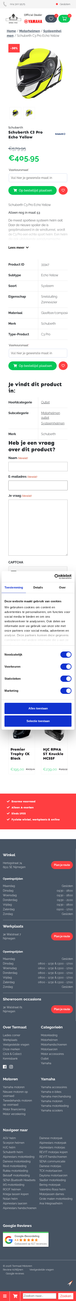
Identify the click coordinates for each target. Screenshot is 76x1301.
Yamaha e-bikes (51, 1091)
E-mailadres (22, 476)
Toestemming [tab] (13, 587)
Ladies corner (11, 1035)
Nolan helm (10, 1198)
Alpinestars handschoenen (19, 1208)
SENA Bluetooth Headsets (19, 1180)
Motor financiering (14, 1109)
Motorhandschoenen (54, 1044)
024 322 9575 (17, 4)
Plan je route (62, 864)
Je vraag (20, 495)
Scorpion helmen (13, 1142)
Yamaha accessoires (54, 1087)
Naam (18, 458)
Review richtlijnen (13, 1269)
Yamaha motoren (14, 1087)
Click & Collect (12, 1053)
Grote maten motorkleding (55, 1198)
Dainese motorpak (50, 1138)
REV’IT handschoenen (53, 1156)
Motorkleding (49, 1035)
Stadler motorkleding (52, 1180)
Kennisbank (10, 1058)
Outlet (45, 402)
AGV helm (9, 1138)
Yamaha (46, 1063)
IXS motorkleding (13, 1184)
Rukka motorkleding (15, 1170)
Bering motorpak (49, 1184)
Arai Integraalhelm (51, 1203)
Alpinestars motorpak (52, 1142)
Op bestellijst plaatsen (35, 190)
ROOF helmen (12, 1189)
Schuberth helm (13, 1152)
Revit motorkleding (15, 1166)
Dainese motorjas (50, 1166)
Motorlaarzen (49, 1049)
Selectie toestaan (38, 721)
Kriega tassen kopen (16, 1194)
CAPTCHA (15, 562)
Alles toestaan (38, 708)
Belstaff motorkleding (16, 1175)
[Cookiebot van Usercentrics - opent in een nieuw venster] (55, 576)
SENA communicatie (52, 1161)
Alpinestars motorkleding (18, 1156)
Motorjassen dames (51, 1194)
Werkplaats (10, 1039)
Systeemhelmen (53, 423)
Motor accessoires (52, 1053)
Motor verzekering (14, 1114)
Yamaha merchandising (56, 1096)
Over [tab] (62, 587)
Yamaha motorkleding (55, 1105)
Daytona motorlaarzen (53, 1175)
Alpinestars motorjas (52, 1147)
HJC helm (9, 1147)
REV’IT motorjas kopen (53, 1152)
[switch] (66, 667)
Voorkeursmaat (19, 169)
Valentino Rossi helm (52, 1189)
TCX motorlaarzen (50, 1170)
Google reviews (15, 1273)
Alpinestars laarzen (15, 1203)
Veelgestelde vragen (16, 1044)
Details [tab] (38, 587)
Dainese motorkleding (17, 1161)
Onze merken (11, 1049)
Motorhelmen (29, 31)
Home (11, 31)
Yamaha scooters (52, 1110)
